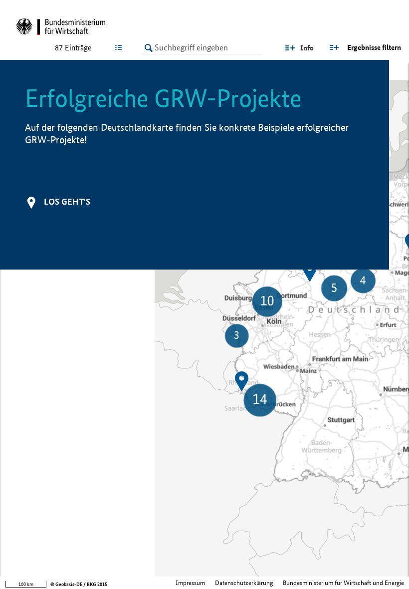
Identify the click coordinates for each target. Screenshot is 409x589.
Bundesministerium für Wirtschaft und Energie (343, 583)
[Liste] (120, 47)
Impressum (190, 583)
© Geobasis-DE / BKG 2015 (78, 584)
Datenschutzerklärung (244, 583)
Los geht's (67, 201)
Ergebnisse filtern (374, 47)
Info (307, 47)
